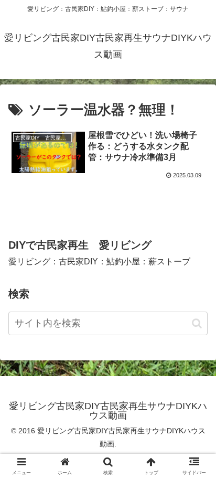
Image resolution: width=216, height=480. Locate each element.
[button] (197, 323)
